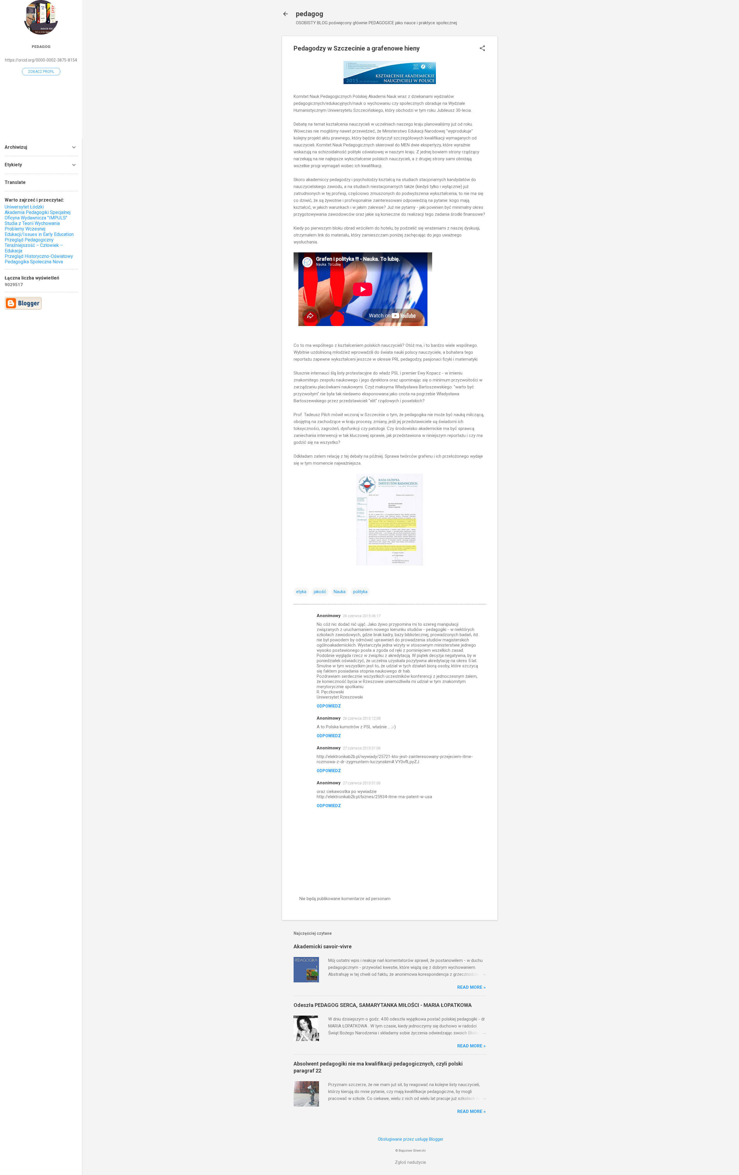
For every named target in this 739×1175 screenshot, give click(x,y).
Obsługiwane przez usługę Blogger (410, 1139)
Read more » (471, 987)
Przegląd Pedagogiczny (29, 240)
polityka (360, 591)
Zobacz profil (41, 72)
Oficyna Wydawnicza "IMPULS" (36, 218)
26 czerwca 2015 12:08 (361, 718)
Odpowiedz (329, 706)
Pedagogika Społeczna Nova (34, 262)
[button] (482, 49)
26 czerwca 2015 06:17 (361, 616)
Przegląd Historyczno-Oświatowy (39, 256)
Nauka (340, 591)
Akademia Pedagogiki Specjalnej (37, 212)
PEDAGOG (41, 46)
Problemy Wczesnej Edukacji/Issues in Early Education (39, 231)
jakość (320, 591)
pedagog (309, 14)
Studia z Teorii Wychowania (32, 223)
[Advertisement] (520, 122)
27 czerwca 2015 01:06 (361, 748)
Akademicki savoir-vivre (323, 946)
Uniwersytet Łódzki (24, 207)
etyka (301, 591)
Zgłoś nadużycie (410, 1162)
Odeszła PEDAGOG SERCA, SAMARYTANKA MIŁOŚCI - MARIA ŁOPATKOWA (383, 1005)
